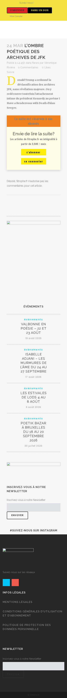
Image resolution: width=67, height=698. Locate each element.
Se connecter (33, 161)
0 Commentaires (28, 67)
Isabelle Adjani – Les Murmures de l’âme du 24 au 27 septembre (33, 362)
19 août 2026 (33, 338)
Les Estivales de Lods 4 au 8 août (34, 397)
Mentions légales (17, 602)
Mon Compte (16, 16)
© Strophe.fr (33, 695)
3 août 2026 (33, 407)
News (35, 62)
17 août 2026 (33, 376)
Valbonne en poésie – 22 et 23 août (33, 328)
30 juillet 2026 (34, 445)
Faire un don (40, 10)
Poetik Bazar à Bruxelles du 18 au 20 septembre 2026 (33, 431)
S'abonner (17, 10)
